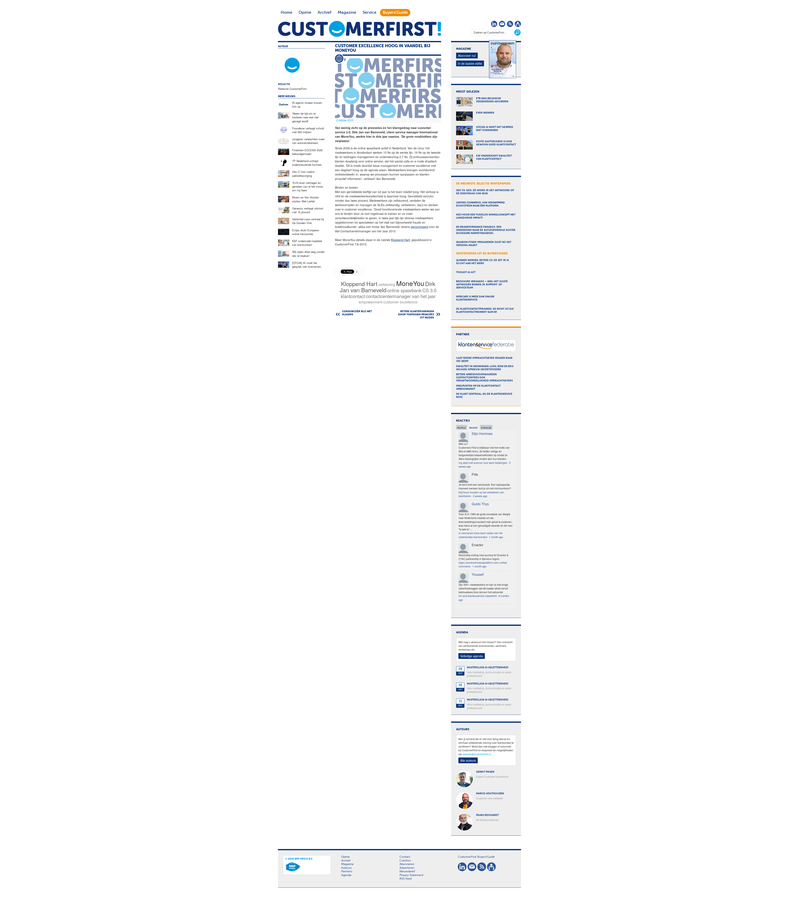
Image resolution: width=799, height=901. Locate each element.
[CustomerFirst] (359, 29)
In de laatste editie (470, 63)
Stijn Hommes (482, 433)
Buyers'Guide (395, 12)
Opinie (305, 12)
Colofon (405, 860)
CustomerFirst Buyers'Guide (476, 856)
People (461, 427)
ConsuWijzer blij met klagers (357, 313)
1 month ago (496, 537)
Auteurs (346, 867)
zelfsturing (386, 284)
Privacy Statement (411, 875)
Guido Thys (480, 503)
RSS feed (406, 878)
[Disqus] (388, 376)
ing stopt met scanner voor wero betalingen (483, 462)
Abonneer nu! (467, 55)
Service (369, 12)
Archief (324, 12)
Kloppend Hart (400, 240)
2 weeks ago (480, 496)
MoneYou (410, 283)
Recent (473, 427)
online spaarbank (404, 290)
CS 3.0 (429, 290)
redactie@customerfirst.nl (476, 754)
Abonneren (407, 864)
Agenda (346, 875)
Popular (486, 427)
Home (286, 12)
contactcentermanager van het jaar (400, 296)
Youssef (478, 574)
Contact (405, 856)
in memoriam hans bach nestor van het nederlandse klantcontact (480, 534)
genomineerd (419, 227)
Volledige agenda (471, 656)
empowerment (370, 301)
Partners (346, 871)
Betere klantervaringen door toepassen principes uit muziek (416, 314)
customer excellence (400, 301)
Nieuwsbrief (407, 871)
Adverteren (407, 867)
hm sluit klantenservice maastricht (478, 596)
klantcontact (353, 296)
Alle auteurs (468, 760)
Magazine (347, 12)
